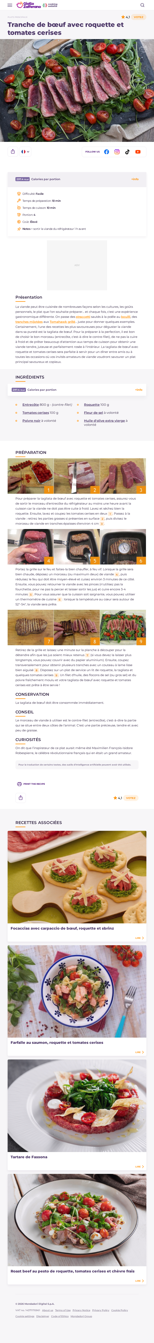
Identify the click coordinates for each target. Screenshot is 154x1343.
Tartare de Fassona (29, 1157)
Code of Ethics (60, 1316)
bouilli (125, 317)
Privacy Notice (81, 1310)
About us (47, 1310)
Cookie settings (24, 1316)
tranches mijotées (29, 322)
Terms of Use (63, 1310)
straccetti (83, 317)
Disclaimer (42, 1316)
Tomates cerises (35, 413)
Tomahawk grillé (62, 322)
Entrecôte (30, 405)
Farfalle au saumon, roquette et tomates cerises (57, 1043)
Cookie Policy (119, 1310)
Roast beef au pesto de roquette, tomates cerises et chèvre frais (73, 1271)
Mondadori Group (81, 1316)
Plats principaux (17, 17)
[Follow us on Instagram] (117, 151)
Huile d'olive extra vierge (104, 421)
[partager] (13, 152)
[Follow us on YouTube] (138, 151)
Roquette (92, 405)
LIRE (138, 938)
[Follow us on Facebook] (107, 151)
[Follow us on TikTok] (128, 151)
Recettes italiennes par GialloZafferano (37, 5)
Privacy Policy (100, 1310)
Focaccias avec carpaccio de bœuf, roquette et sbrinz (62, 928)
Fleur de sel (93, 413)
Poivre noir (31, 421)
